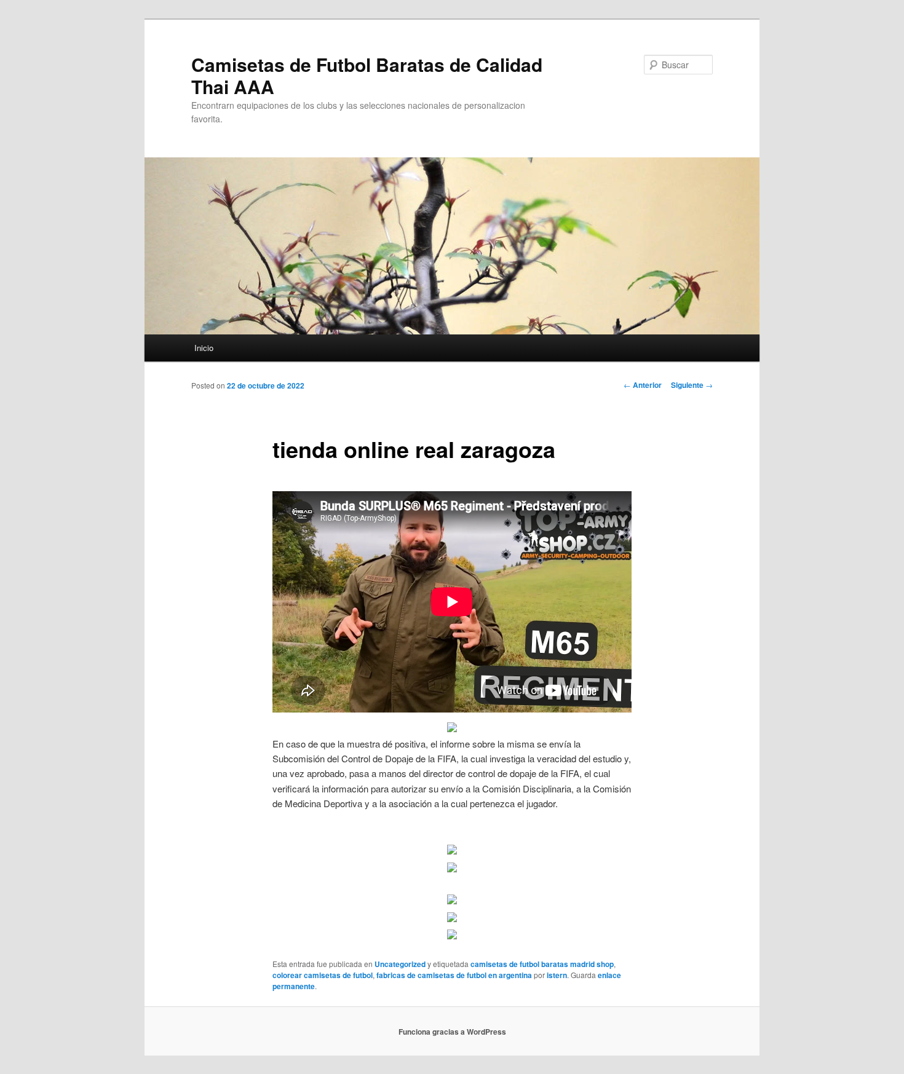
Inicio (203, 347)
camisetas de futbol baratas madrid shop (542, 963)
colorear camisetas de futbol (322, 975)
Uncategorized (400, 963)
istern (557, 975)
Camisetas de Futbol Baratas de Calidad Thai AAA (366, 75)
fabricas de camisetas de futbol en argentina (454, 975)
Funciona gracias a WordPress (452, 1031)
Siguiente (692, 384)
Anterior (643, 384)
